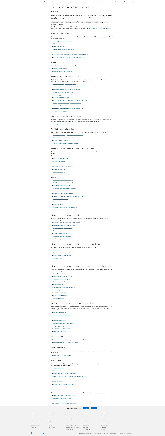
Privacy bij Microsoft (121, 416)
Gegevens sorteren (57, 258)
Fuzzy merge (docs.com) (58, 298)
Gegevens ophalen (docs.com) (60, 105)
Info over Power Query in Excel (60, 43)
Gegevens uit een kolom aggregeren (61, 279)
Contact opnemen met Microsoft (84, 433)
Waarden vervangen (57, 230)
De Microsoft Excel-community (60, 68)
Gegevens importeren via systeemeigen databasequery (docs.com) (68, 108)
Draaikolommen (57, 201)
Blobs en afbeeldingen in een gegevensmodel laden (64, 373)
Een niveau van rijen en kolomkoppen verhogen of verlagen (66, 222)
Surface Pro (32, 414)
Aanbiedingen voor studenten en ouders (72, 427)
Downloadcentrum (52, 416)
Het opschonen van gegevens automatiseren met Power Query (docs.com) (69, 57)
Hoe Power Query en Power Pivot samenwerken (64, 379)
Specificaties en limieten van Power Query (62, 398)
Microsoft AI (84, 414)
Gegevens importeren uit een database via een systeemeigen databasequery (70, 100)
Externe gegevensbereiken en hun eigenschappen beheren (66, 137)
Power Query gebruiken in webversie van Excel (63, 355)
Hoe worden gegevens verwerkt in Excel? (62, 95)
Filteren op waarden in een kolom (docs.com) (63, 252)
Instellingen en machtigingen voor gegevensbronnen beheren (67, 103)
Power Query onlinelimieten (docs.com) (62, 401)
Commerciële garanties (52, 427)
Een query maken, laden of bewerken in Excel (63, 124)
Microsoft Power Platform (104, 425)
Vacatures (119, 414)
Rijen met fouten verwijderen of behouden (62, 228)
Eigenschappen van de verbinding (60, 140)
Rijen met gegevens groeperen (60, 273)
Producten (65, 1)
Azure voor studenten (69, 429)
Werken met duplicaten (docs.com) (61, 239)
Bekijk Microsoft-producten (35, 425)
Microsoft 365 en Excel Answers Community (63, 71)
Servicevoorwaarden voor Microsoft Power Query (64, 403)
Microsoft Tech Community (104, 421)
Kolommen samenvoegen (59, 172)
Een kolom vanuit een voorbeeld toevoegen (63, 180)
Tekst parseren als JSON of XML (60, 199)
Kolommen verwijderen (58, 164)
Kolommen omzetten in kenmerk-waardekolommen (65, 207)
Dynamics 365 (84, 421)
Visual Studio (102, 429)
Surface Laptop (33, 416)
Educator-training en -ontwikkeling (71, 425)
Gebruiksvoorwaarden (97, 433)
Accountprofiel (51, 414)
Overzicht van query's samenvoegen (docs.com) (64, 287)
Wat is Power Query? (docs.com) (60, 52)
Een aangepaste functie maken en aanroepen (63, 315)
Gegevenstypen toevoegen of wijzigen (61, 174)
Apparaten (72, 1)
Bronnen (88, 1)
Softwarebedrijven (103, 427)
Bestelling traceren (52, 423)
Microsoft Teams (85, 427)
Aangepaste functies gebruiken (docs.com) (62, 328)
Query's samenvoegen (58, 284)
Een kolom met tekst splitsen (59, 169)
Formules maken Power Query (60, 312)
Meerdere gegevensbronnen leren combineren (63, 49)
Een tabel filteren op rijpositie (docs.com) (62, 255)
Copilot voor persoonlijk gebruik (36, 421)
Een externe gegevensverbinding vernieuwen (63, 92)
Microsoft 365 (54, 1)
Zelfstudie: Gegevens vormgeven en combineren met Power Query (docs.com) (70, 54)
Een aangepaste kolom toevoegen (60, 191)
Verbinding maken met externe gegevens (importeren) (65, 143)
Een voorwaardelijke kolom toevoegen (62, 185)
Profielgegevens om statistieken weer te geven (63, 323)
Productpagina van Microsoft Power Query (62, 41)
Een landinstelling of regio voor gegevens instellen (64, 384)
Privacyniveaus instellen (58, 381)
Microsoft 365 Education (70, 421)
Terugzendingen (51, 421)
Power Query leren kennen (59, 46)
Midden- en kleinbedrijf (86, 429)
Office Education (68, 423)
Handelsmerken (105, 433)
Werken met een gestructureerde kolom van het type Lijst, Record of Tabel (69, 196)
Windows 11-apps (33, 427)
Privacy (91, 433)
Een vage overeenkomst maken (60, 295)
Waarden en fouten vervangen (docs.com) (62, 233)
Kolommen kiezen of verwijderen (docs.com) (63, 166)
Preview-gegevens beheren (59, 320)
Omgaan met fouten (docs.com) (60, 111)
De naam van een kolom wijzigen (60, 158)
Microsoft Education (69, 414)
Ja (86, 408)
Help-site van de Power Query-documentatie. (102, 28)
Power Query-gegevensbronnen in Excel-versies (64, 395)
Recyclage (50, 425)
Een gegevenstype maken (59, 370)
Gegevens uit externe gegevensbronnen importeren (64, 84)
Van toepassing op (56, 11)
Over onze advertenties (113, 433)
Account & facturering (81, 1)
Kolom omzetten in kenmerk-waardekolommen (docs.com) (66, 209)
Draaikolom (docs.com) (58, 204)
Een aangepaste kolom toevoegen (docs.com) (63, 193)
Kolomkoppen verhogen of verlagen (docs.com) (64, 225)
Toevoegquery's (57, 290)
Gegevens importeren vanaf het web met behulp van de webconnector (69, 86)
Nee (94, 408)
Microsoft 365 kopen (98, 1)
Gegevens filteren (57, 250)
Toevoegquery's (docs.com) (59, 292)
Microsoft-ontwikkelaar (104, 414)
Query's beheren (57, 317)
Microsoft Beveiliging (85, 416)
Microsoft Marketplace (104, 423)
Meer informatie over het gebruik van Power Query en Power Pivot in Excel (70, 376)
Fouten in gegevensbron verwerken (61, 97)
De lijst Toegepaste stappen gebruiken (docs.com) (64, 326)
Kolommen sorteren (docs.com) (60, 261)
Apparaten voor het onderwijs (70, 416)
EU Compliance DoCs (122, 433)
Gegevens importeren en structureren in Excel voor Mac (65, 342)
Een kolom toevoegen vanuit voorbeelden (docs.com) (65, 182)
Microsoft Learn (102, 416)
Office (60, 1)
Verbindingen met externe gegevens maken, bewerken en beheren (68, 135)
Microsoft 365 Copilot (85, 425)
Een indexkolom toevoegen (59, 161)
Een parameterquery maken (59, 368)
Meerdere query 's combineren (60, 281)
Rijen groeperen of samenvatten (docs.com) (63, 276)
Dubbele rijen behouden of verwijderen (62, 236)
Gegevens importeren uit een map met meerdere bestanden (66, 89)
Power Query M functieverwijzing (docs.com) (63, 331)
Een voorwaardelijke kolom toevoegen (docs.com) (64, 188)
